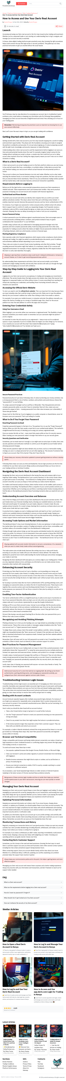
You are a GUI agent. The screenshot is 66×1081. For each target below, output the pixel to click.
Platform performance (15, 13)
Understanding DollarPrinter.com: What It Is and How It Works (9, 1042)
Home (4, 13)
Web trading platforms (30, 13)
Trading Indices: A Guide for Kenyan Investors (55, 1041)
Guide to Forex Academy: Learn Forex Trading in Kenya (23, 1042)
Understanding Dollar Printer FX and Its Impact (40, 1041)
